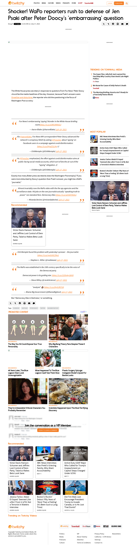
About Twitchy (82, 537)
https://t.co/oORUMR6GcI (50, 125)
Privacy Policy (99, 534)
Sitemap (97, 540)
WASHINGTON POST (53, 308)
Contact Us (98, 543)
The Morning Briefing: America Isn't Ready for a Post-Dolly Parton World (110, 94)
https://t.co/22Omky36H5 (62, 275)
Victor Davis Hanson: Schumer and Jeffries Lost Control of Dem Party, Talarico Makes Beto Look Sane (19, 468)
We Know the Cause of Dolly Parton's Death (109, 86)
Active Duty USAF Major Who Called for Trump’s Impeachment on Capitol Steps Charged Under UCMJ (75, 468)
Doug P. (10, 24)
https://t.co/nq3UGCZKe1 (48, 255)
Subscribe (119, 3)
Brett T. (39, 474)
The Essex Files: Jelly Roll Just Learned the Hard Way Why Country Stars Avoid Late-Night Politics (111, 76)
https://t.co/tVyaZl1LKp (47, 147)
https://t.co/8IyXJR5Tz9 (54, 287)
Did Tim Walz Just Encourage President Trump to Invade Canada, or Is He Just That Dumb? (74, 502)
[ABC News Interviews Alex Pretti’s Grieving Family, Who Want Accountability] (48, 454)
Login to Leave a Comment (48, 430)
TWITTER (42, 308)
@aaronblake (25, 137)
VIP (78, 534)
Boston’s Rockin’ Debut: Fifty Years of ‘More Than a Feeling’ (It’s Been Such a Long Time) (47, 502)
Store (74, 3)
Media (44, 3)
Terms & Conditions (84, 543)
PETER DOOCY (34, 308)
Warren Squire (17, 243)
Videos (58, 3)
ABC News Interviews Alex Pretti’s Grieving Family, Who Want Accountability (112, 139)
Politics (37, 3)
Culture (51, 3)
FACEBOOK (16, 308)
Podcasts (66, 3)
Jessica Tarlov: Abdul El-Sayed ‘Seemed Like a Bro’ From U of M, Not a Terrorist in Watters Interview (20, 502)
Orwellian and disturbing (21, 98)
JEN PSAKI (24, 308)
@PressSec (56, 140)
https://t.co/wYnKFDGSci (66, 195)
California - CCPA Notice (103, 537)
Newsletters (116, 534)
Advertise (80, 540)
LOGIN (110, 3)
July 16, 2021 (61, 130)
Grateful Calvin (69, 510)
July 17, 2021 (61, 151)
